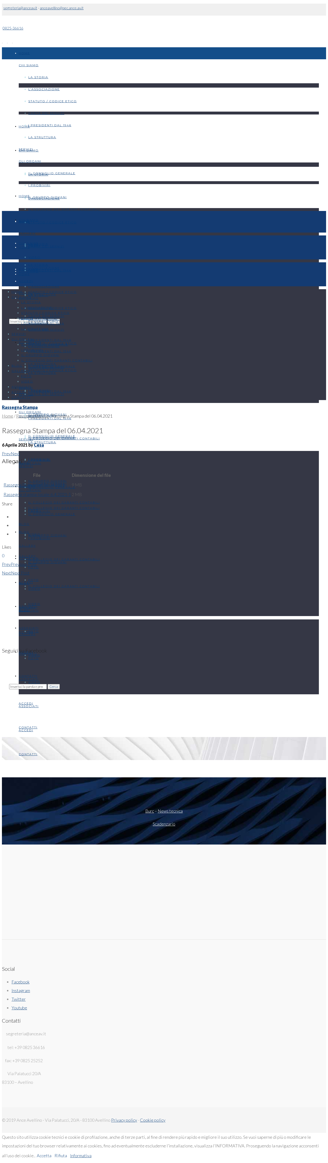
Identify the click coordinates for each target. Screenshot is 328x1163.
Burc (149, 811)
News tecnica (170, 811)
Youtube (19, 1007)
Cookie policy (152, 1120)
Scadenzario (164, 824)
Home (7, 416)
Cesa (39, 445)
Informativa (80, 1155)
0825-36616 (13, 28)
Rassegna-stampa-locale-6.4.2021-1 (37, 494)
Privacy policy (124, 1120)
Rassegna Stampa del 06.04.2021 (34, 484)
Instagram (21, 990)
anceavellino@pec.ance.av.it (62, 8)
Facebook (21, 981)
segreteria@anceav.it (20, 8)
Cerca (53, 687)
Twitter (19, 999)
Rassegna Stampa (20, 407)
